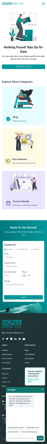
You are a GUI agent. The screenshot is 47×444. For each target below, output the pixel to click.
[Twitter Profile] (7, 339)
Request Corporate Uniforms (16, 427)
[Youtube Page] (23, 339)
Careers (4, 378)
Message (7, 281)
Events (27, 362)
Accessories (6, 362)
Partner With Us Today (33, 380)
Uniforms (5, 350)
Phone (24, 272)
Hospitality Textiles (13, 431)
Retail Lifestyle (7, 354)
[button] (24, 275)
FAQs (4, 386)
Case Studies (29, 358)
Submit (23, 297)
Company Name (10, 263)
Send (40, 438)
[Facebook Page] (3, 339)
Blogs (27, 350)
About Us (5, 374)
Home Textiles (7, 358)
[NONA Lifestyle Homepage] (12, 4)
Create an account (23, 67)
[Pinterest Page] (19, 339)
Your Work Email (10, 272)
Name (6, 254)
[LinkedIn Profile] (15, 339)
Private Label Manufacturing (29, 431)
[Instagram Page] (11, 339)
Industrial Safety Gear (32, 427)
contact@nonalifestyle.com (14, 333)
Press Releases (30, 354)
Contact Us (6, 382)
